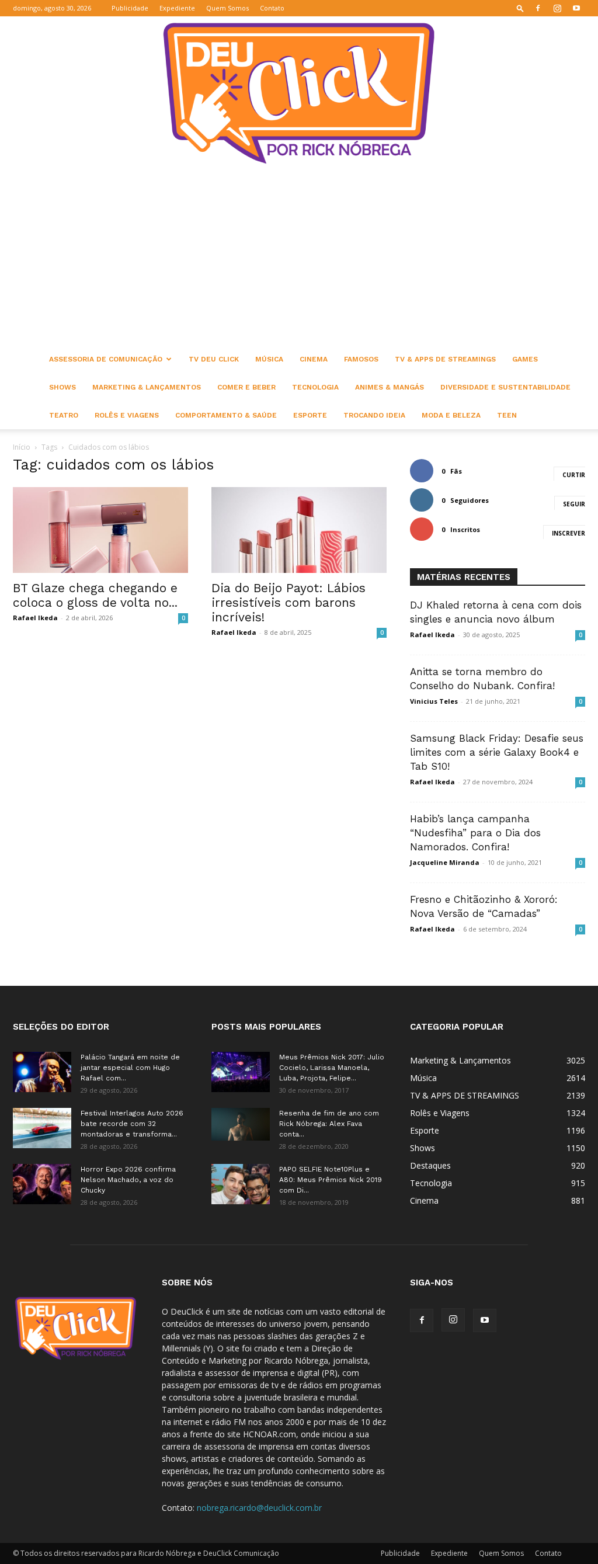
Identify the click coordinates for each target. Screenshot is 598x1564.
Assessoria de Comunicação (105, 359)
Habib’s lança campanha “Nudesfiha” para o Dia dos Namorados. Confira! (475, 833)
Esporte (310, 415)
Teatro (63, 415)
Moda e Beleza (451, 415)
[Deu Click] (299, 93)
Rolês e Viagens (127, 415)
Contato (272, 8)
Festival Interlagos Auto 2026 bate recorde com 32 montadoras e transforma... (132, 1123)
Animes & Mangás (389, 387)
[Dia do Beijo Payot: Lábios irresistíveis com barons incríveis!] (299, 530)
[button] (520, 8)
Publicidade (130, 8)
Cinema (314, 359)
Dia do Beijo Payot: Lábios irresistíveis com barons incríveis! (288, 602)
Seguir (574, 504)
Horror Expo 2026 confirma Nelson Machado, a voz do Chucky (128, 1179)
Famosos (361, 359)
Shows (62, 387)
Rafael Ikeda (35, 617)
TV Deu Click (214, 359)
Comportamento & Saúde (226, 415)
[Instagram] (557, 8)
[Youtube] (576, 8)
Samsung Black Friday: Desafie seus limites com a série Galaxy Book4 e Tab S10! (496, 752)
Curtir (573, 475)
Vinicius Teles (434, 701)
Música (269, 359)
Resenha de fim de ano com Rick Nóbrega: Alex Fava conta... (329, 1123)
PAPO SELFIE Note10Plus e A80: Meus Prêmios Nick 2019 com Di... (330, 1179)
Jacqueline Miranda (444, 862)
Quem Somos (227, 8)
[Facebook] (538, 8)
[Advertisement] (299, 257)
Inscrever (568, 533)
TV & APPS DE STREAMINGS (445, 359)
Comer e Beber (246, 387)
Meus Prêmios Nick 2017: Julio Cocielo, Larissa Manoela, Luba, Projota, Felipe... (331, 1067)
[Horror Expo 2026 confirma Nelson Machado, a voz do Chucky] (42, 1184)
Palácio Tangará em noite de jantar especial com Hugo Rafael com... (130, 1067)
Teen (507, 415)
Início (21, 447)
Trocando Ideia (374, 415)
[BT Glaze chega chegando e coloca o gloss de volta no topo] (100, 530)
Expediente (177, 8)
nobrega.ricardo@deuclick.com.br (259, 1507)
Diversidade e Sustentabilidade (505, 387)
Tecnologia (315, 387)
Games (525, 359)
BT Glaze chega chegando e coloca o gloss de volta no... (95, 595)
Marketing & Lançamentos (146, 387)
